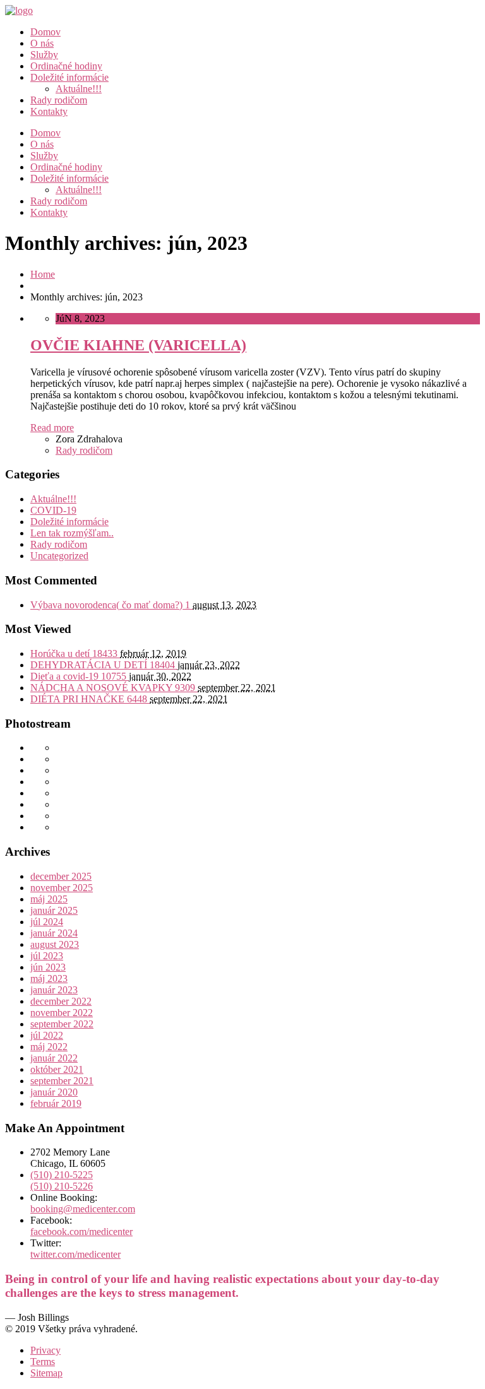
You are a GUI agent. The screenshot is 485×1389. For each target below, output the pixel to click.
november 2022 (61, 1012)
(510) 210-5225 (61, 1174)
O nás (42, 43)
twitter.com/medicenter (75, 1254)
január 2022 (54, 1058)
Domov (45, 32)
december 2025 (61, 876)
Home (42, 274)
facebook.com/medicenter (81, 1231)
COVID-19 (53, 510)
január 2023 (54, 989)
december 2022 (61, 1001)
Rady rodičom (58, 100)
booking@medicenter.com (82, 1208)
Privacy (45, 1350)
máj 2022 (49, 1046)
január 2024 (54, 933)
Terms (42, 1361)
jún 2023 (48, 967)
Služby (44, 54)
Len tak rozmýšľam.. (72, 533)
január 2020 (54, 1092)
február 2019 (55, 1103)
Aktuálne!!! (79, 88)
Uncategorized (59, 555)
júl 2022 (46, 1035)
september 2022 (61, 1024)
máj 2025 (49, 899)
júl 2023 (46, 955)
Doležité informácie (69, 77)
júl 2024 (46, 921)
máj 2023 (49, 978)
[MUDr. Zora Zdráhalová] (19, 10)
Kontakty (49, 111)
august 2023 (54, 944)
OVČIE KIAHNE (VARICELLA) (138, 345)
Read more (52, 427)
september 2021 (61, 1080)
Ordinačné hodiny (66, 66)
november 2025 (61, 887)
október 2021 (56, 1069)
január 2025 (54, 910)
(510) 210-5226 (61, 1186)
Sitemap (46, 1373)
